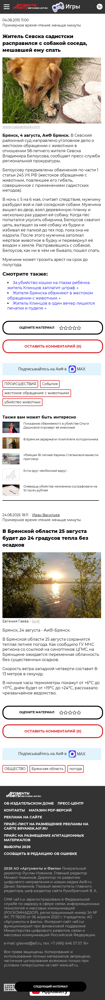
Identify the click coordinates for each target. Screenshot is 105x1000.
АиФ (36, 621)
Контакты (14, 810)
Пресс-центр (71, 803)
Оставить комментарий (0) (52, 346)
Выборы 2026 (17, 847)
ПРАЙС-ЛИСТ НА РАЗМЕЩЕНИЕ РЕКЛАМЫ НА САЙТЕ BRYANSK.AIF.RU (46, 826)
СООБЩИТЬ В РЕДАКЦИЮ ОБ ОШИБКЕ (40, 853)
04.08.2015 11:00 (15, 20)
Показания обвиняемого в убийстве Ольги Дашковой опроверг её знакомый (56, 425)
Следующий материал (50, 986)
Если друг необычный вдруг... (46, 471)
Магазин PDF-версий (50, 810)
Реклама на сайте (23, 817)
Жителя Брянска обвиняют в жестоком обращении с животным (50, 295)
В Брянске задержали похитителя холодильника (60, 439)
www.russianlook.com (21, 126)
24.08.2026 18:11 (15, 515)
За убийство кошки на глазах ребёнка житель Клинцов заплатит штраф (48, 285)
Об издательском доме (29, 803)
